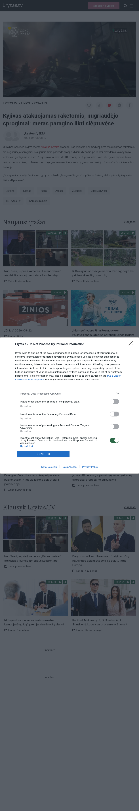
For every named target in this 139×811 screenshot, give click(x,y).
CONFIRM (43, 454)
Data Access (69, 466)
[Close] (132, 344)
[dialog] (69, 405)
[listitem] (69, 393)
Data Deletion (49, 466)
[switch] (114, 401)
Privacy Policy (90, 466)
